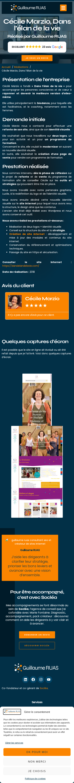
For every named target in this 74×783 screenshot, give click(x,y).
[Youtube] (48, 679)
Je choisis (37, 771)
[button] (63, 8)
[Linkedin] (25, 679)
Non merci (37, 761)
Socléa (44, 688)
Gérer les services (14, 742)
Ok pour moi (37, 752)
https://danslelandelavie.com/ (20, 266)
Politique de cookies (35, 778)
